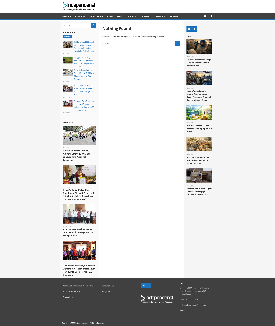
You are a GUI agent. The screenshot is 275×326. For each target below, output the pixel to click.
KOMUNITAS (68, 123)
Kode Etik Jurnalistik (71, 291)
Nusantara (80, 16)
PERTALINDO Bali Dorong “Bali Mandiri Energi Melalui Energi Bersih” (78, 232)
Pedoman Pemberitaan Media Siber (78, 286)
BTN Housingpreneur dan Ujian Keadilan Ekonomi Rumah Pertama (197, 160)
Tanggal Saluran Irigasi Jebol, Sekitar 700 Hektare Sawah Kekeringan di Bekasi (85, 60)
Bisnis (119, 16)
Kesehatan (160, 16)
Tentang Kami (108, 286)
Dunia (110, 16)
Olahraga (174, 16)
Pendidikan (146, 16)
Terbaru (67, 37)
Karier (182, 310)
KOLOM (189, 36)
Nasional (66, 16)
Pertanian (131, 16)
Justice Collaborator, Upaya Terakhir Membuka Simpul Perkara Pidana (198, 63)
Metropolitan (96, 16)
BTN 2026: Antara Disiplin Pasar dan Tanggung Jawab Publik (199, 129)
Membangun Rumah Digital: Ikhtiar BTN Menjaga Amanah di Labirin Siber (199, 192)
